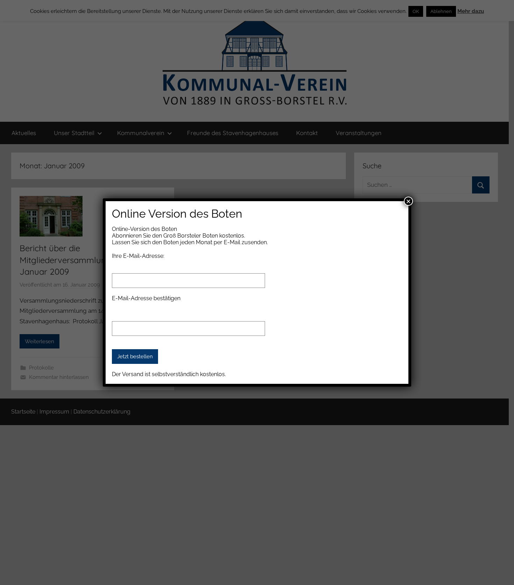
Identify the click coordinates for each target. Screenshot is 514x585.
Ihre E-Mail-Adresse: (138, 256)
